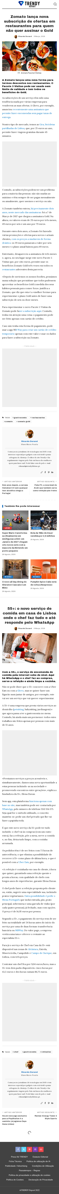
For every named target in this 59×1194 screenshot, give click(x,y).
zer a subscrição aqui (30, 311)
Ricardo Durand (25, 36)
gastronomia (20, 417)
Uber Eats (23, 862)
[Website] (41, 472)
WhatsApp (7, 809)
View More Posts (29, 444)
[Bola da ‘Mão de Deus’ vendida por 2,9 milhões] (44, 520)
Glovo (20, 690)
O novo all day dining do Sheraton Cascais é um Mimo (14, 585)
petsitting (19, 709)
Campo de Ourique (41, 953)
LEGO (7, 528)
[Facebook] (45, 472)
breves (36, 528)
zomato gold (24, 421)
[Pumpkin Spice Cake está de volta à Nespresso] (44, 569)
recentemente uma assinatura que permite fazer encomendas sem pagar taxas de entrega (27, 113)
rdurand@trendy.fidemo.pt (29, 466)
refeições (46, 1052)
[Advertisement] (29, 164)
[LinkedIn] (52, 472)
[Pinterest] (49, 472)
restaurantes (8, 269)
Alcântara (33, 949)
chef (16, 1052)
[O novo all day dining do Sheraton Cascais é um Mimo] (15, 569)
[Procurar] (55, 4)
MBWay (19, 930)
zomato (9, 421)
